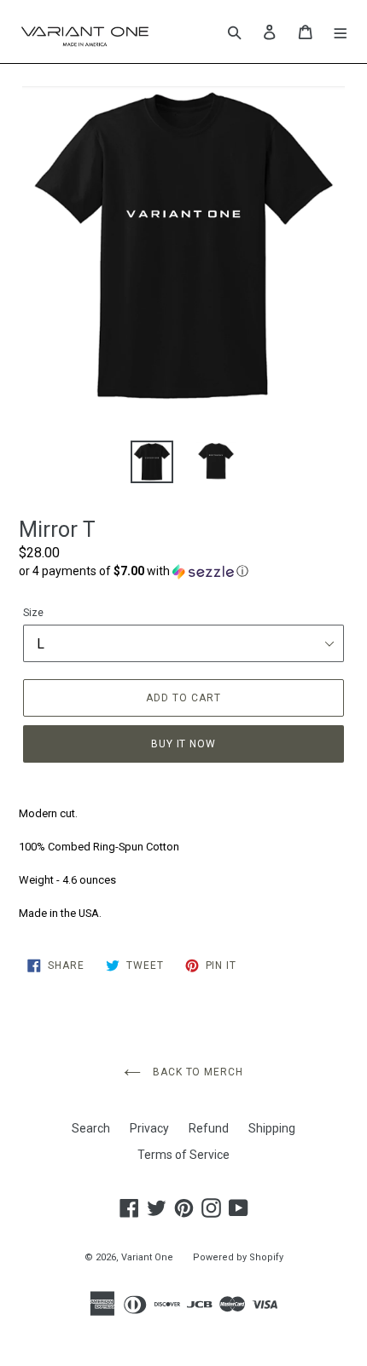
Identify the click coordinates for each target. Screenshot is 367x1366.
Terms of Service (183, 1154)
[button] (183, 571)
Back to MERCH (196, 1072)
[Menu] (341, 31)
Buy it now (184, 744)
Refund (209, 1128)
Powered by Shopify (238, 1257)
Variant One (147, 1257)
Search (91, 1128)
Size (33, 613)
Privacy (149, 1128)
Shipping (271, 1128)
